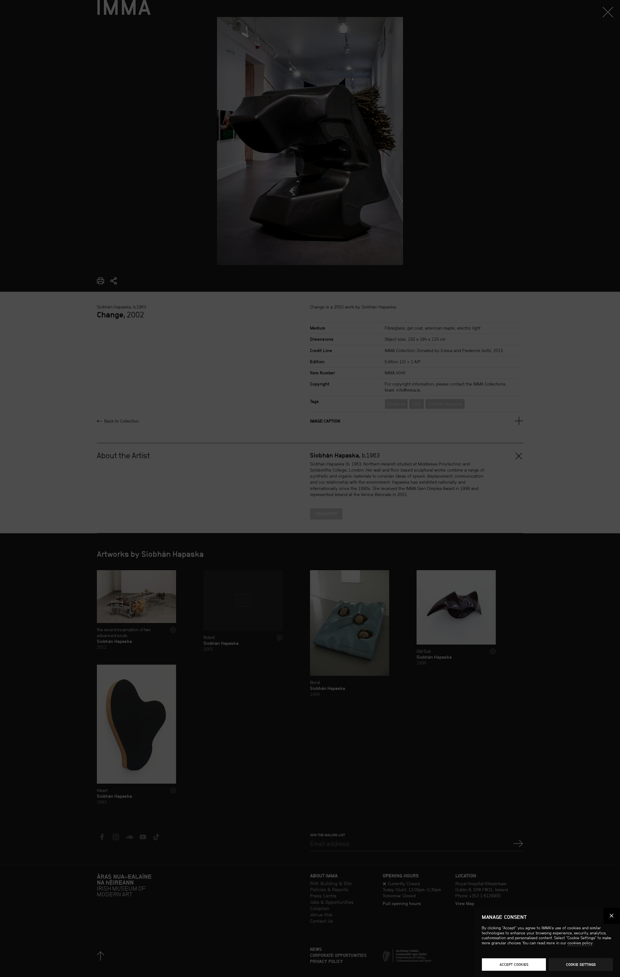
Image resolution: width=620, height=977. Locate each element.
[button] (612, 916)
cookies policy (580, 943)
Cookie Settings (581, 964)
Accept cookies (514, 964)
